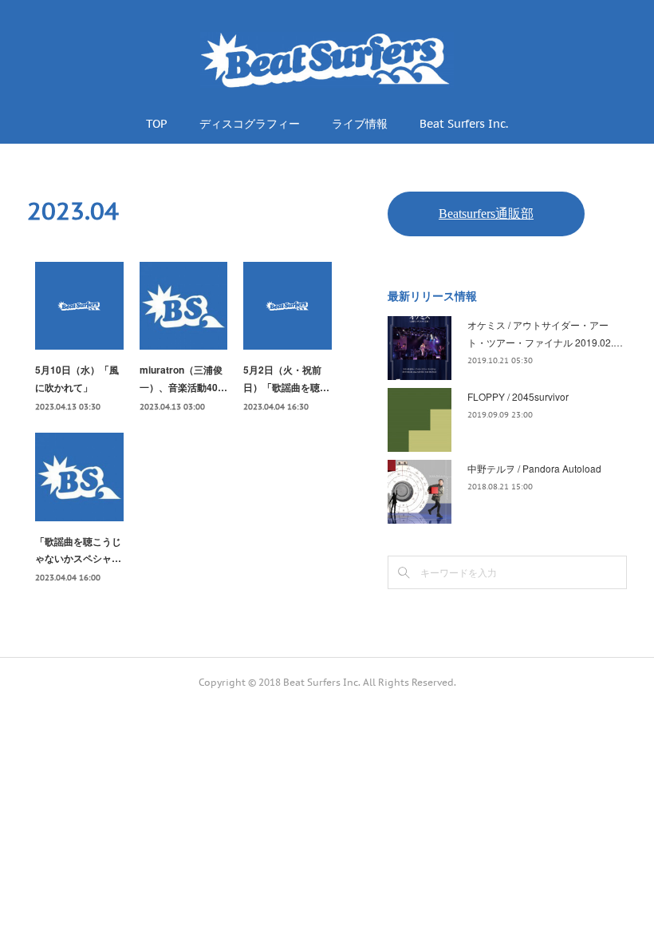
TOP (156, 124)
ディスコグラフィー (249, 124)
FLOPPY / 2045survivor (518, 396)
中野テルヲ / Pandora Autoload (534, 468)
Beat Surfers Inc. (464, 124)
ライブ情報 (360, 124)
